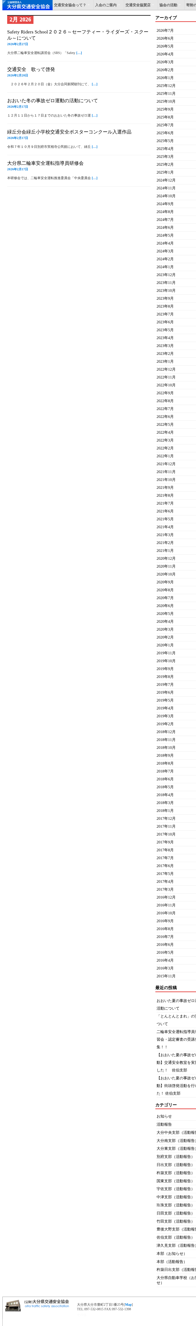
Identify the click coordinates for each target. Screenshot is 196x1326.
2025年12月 (166, 86)
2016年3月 (165, 968)
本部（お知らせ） (172, 1253)
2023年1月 (165, 361)
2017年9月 (165, 842)
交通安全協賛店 (138, 5)
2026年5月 (165, 46)
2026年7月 (165, 30)
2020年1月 (165, 645)
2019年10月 (166, 661)
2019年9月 (165, 669)
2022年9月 (165, 393)
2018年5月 (165, 787)
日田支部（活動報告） (176, 1213)
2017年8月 (165, 850)
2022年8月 (165, 401)
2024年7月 (165, 220)
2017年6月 (165, 866)
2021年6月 (165, 511)
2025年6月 (165, 133)
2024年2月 (165, 259)
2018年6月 (165, 779)
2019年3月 (165, 716)
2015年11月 (166, 976)
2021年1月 (165, 551)
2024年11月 (166, 188)
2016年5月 (165, 952)
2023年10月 (166, 290)
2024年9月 (165, 204)
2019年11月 (166, 653)
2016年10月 (166, 913)
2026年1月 (165, 78)
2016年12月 (166, 897)
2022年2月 (165, 448)
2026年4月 (165, 54)
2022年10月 (166, 385)
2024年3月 (165, 251)
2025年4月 (165, 149)
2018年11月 (166, 740)
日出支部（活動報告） (176, 1165)
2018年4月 (165, 795)
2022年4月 (165, 432)
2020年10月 (166, 574)
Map (128, 1304)
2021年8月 (165, 495)
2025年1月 (165, 172)
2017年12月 (166, 818)
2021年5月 (165, 519)
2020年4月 (165, 621)
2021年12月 (166, 464)
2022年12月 (166, 369)
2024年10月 (166, 196)
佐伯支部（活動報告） (176, 1237)
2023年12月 (166, 275)
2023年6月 (165, 322)
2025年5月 (165, 141)
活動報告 (164, 1124)
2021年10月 (166, 480)
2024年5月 (165, 235)
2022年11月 (166, 377)
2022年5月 (165, 424)
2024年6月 (165, 227)
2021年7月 (165, 503)
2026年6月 (165, 38)
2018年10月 (166, 748)
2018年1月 (165, 811)
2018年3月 (165, 803)
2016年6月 (165, 945)
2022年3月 (165, 440)
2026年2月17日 (17, 106)
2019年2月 (165, 724)
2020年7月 (165, 598)
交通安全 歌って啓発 (31, 69)
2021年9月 (165, 487)
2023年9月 (165, 298)
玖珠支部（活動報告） (176, 1205)
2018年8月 (165, 763)
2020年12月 (166, 558)
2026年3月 (165, 62)
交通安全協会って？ (70, 5)
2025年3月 (165, 156)
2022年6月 (165, 417)
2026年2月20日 (17, 75)
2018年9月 (165, 755)
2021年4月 (165, 527)
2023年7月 (165, 314)
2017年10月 (166, 834)
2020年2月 (165, 637)
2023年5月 (165, 330)
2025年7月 (165, 125)
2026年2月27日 (17, 44)
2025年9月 (165, 109)
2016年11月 (166, 905)
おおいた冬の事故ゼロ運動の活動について (52, 100)
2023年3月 (165, 346)
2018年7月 (165, 771)
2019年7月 (165, 684)
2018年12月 (166, 732)
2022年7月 (165, 409)
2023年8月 (165, 306)
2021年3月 (165, 535)
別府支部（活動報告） (176, 1157)
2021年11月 (166, 472)
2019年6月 (165, 692)
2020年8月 (165, 590)
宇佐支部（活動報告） (176, 1189)
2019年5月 (165, 700)
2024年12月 (166, 180)
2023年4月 (165, 338)
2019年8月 (165, 677)
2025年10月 (166, 101)
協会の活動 (168, 5)
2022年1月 (165, 456)
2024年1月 (165, 267)
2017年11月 (166, 826)
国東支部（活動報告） (176, 1181)
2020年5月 (165, 614)
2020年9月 (165, 582)
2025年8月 (165, 117)
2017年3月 (165, 889)
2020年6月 (165, 606)
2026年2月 (165, 70)
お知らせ (164, 1116)
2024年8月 (165, 212)
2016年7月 (165, 937)
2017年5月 (165, 874)
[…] (79, 53)
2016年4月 (165, 960)
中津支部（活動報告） (176, 1197)
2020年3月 (165, 629)
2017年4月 (165, 881)
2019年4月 (165, 708)
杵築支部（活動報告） (176, 1173)
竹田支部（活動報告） (176, 1221)
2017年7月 (165, 858)
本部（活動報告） (172, 1262)
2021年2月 (165, 543)
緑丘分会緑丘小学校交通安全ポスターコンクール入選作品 (69, 131)
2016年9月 (165, 921)
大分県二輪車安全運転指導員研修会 (45, 163)
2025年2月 (165, 164)
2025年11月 (166, 93)
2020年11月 (166, 566)
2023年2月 (165, 353)
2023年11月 (166, 283)
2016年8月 (165, 929)
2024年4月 (165, 243)
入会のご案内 (106, 5)
